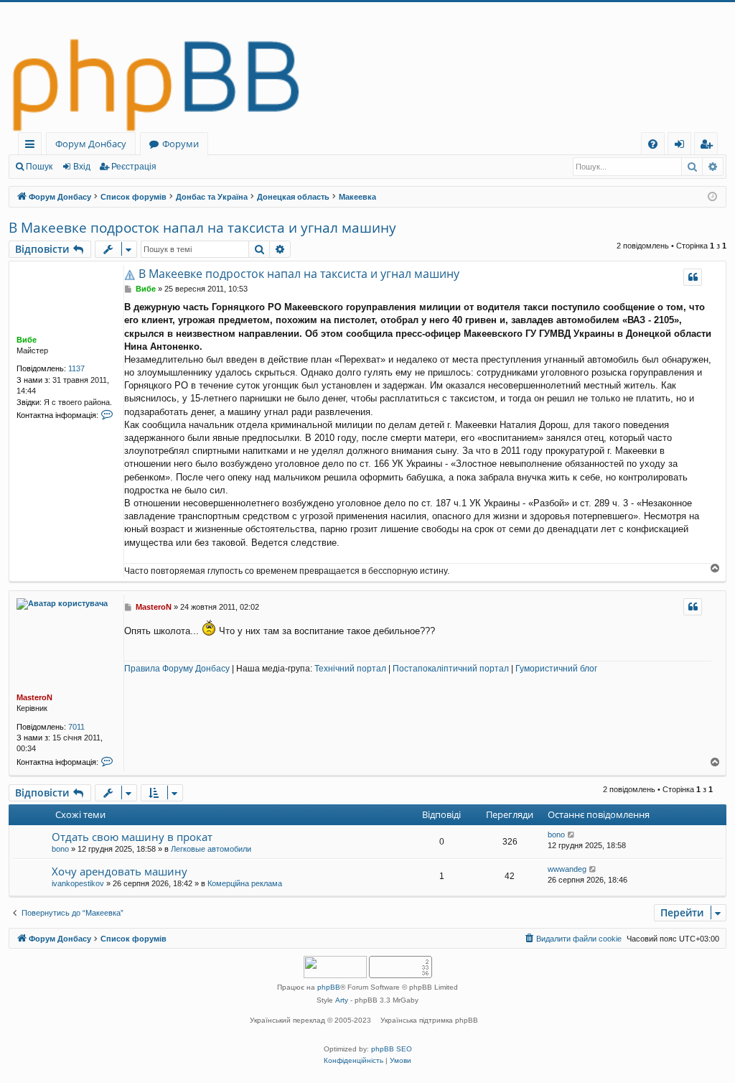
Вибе (27, 339)
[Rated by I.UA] (335, 968)
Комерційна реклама (244, 883)
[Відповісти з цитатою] (692, 277)
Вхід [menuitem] (684, 146)
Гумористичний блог (556, 669)
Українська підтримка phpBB (429, 1020)
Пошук (39, 167)
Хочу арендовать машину (119, 871)
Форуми (180, 143)
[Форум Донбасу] (367, 67)
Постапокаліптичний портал (451, 669)
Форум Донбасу (90, 143)
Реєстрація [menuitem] (709, 146)
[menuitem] (653, 144)
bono (60, 849)
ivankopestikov (78, 883)
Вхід (81, 167)
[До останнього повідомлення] (571, 834)
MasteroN (34, 697)
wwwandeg (567, 869)
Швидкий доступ (32, 146)
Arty (341, 1000)
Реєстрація (133, 167)
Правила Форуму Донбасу (177, 669)
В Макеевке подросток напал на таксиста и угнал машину (202, 227)
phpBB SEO (391, 1049)
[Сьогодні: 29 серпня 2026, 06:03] (712, 197)
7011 (76, 726)
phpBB (328, 987)
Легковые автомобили (211, 849)
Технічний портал (350, 669)
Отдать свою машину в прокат (132, 836)
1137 (76, 368)
